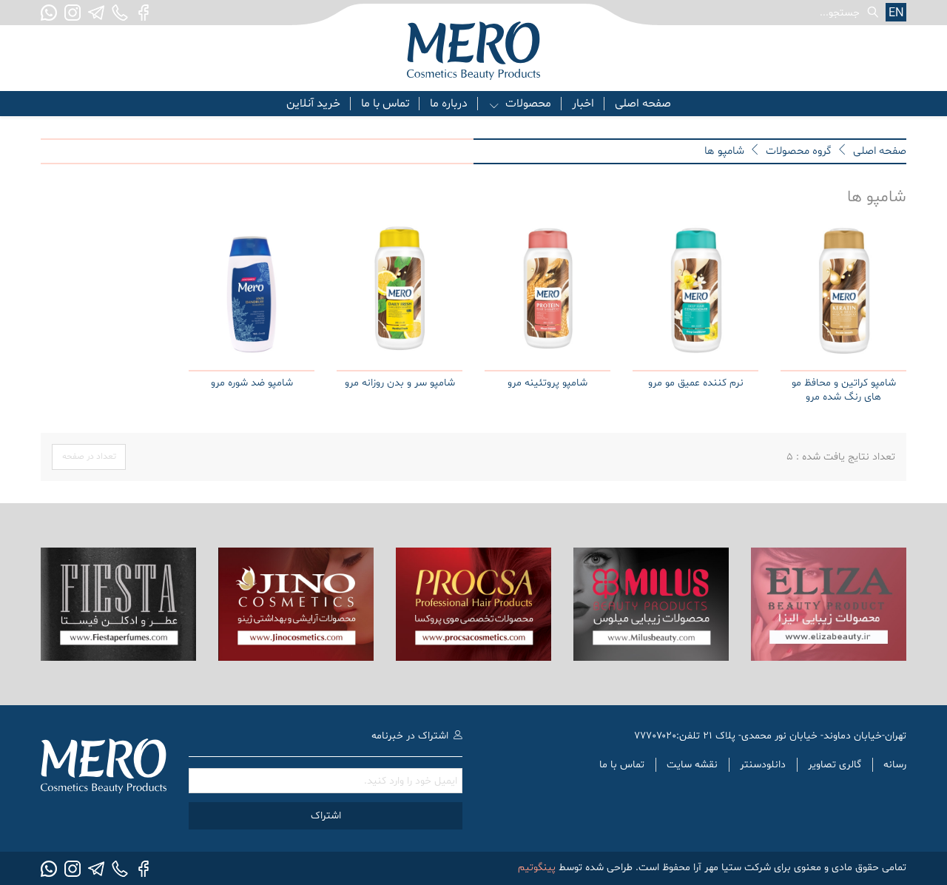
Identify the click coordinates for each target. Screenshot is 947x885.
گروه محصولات (799, 151)
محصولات (528, 103)
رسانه (894, 765)
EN (896, 12)
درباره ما (449, 103)
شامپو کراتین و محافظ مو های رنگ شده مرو (844, 390)
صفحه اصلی (643, 103)
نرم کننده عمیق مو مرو (696, 383)
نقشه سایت (692, 765)
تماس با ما (385, 103)
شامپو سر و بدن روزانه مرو (400, 383)
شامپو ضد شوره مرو (252, 383)
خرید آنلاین (313, 103)
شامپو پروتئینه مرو (547, 383)
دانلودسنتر (763, 765)
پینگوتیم (537, 868)
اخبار (583, 103)
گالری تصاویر (834, 765)
